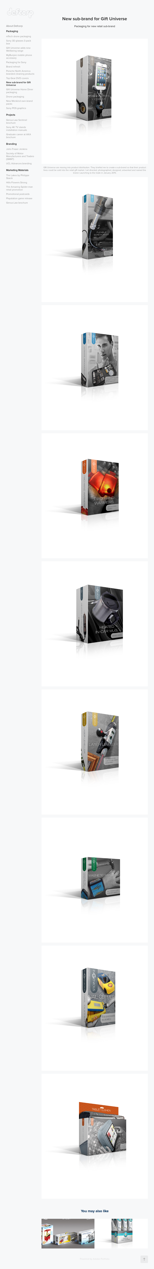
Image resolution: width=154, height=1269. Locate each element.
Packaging (12, 31)
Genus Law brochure (17, 202)
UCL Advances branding (19, 163)
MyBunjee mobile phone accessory (19, 56)
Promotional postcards (17, 194)
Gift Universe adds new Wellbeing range (18, 49)
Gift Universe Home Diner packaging (19, 91)
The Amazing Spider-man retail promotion (19, 188)
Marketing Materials (17, 170)
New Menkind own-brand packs (19, 102)
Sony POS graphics (16, 108)
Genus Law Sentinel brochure (16, 121)
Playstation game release (19, 198)
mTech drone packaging (18, 36)
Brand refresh (13, 66)
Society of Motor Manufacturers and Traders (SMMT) (20, 156)
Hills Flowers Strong (16, 182)
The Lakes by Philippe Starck (17, 177)
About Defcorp (14, 26)
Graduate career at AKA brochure (18, 136)
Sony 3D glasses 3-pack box (18, 42)
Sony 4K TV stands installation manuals (16, 128)
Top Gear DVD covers (17, 78)
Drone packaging (15, 96)
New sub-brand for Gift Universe (18, 84)
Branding (11, 144)
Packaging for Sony (16, 62)
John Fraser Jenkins (16, 149)
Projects (10, 115)
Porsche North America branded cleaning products (20, 72)
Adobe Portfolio (101, 1258)
